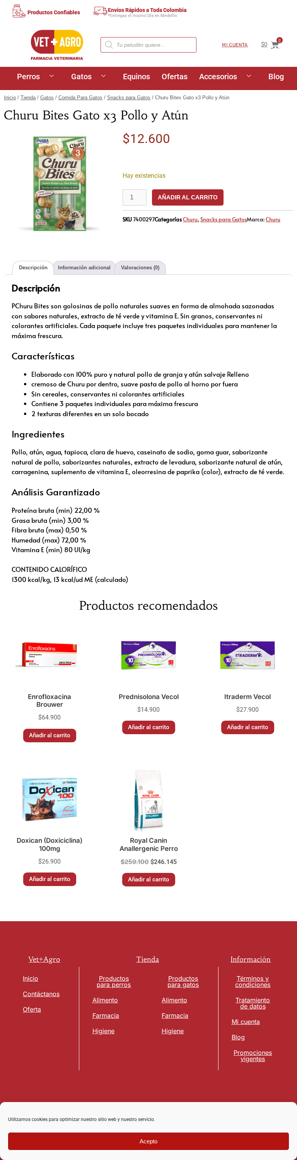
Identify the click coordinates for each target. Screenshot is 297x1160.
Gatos (81, 76)
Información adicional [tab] (84, 267)
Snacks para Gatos (128, 97)
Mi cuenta (235, 45)
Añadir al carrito (188, 197)
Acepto (148, 1141)
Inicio (10, 97)
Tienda (28, 97)
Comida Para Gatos (80, 97)
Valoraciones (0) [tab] (140, 267)
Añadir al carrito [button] (49, 735)
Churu (190, 219)
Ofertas (175, 76)
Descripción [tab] (33, 267)
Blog (276, 76)
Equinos (136, 76)
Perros (28, 76)
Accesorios (218, 76)
